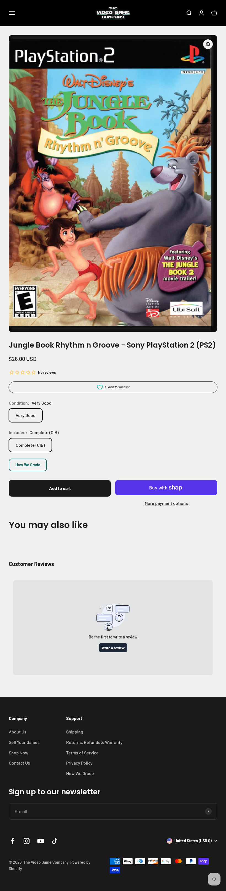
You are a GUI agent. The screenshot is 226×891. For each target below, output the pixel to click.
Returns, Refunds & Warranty (94, 742)
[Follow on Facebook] (12, 841)
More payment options (166, 503)
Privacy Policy (79, 762)
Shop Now (18, 752)
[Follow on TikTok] (54, 841)
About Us (17, 731)
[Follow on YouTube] (40, 841)
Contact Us (19, 762)
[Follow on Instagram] (26, 841)
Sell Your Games (24, 742)
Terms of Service (82, 752)
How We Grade (27, 464)
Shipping (74, 731)
